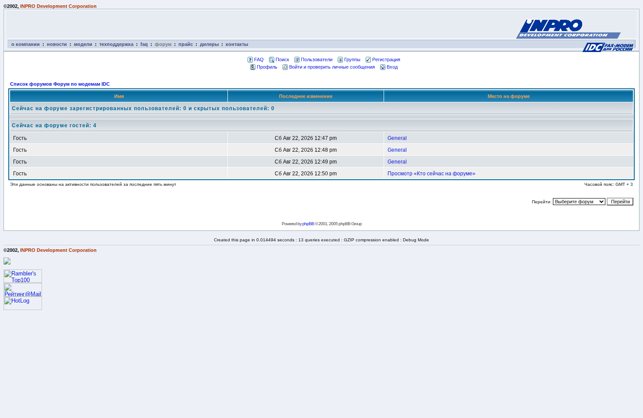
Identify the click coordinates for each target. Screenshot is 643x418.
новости (57, 44)
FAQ (259, 59)
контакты (237, 44)
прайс (185, 44)
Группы (352, 59)
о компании (25, 44)
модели (83, 44)
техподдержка (116, 44)
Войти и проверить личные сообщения (332, 67)
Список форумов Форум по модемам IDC (60, 84)
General (397, 138)
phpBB (308, 223)
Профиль (267, 67)
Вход (392, 67)
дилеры (209, 44)
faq (144, 44)
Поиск (282, 59)
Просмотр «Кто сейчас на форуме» (431, 174)
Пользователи (316, 59)
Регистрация (386, 59)
